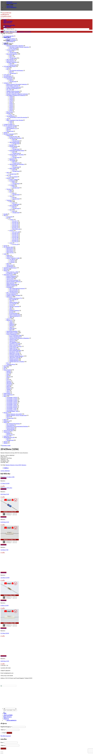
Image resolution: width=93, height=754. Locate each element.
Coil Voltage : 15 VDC (11, 400)
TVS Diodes (12, 160)
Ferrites (5, 245)
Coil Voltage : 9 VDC (11, 409)
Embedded (9, 287)
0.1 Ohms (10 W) (5, 633)
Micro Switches (10, 425)
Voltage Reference (14, 360)
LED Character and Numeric (16, 70)
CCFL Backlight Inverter (9, 66)
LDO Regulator (13, 342)
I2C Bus (11, 305)
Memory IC (9, 320)
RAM (10, 329)
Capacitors (6, 44)
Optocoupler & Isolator (12, 332)
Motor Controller (13, 345)
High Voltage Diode (14, 142)
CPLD (10, 321)
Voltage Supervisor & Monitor (16, 361)
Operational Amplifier (11, 331)
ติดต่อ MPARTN (7, 22)
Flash (10, 327)
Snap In (11, 56)
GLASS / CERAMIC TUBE (12, 258)
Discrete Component (8, 134)
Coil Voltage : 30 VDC (11, 405)
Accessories (9, 216)
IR (6, 378)
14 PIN (11, 99)
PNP (10, 209)
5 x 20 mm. (12, 260)
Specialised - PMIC (14, 352)
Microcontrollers (13, 289)
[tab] (46, 468)
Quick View (3, 478)
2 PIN (10, 102)
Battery (5, 37)
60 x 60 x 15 (15, 225)
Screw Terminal (13, 48)
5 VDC (11, 243)
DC (7, 218)
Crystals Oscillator (8, 124)
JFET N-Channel (13, 176)
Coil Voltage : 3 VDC (11, 404)
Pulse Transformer (8, 394)
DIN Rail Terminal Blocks (12, 88)
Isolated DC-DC (10, 127)
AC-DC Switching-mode (15, 335)
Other (4, 367)
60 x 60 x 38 (15, 237)
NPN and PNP (13, 205)
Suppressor (12, 158)
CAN (10, 300)
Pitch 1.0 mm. (9, 251)
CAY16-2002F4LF (5, 470)
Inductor (5, 270)
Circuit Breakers (7, 76)
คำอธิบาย (5, 468)
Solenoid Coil (6, 421)
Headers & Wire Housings (12, 91)
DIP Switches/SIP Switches (13, 423)
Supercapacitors (10, 60)
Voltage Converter (14, 358)
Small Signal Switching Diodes (16, 150)
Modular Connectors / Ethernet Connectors (17, 94)
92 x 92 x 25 (15, 241)
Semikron (8, 387)
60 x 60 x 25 (15, 226)
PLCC (10, 114)
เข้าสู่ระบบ (9, 732)
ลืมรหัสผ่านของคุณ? (6, 736)
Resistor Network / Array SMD (23, 31)
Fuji (7, 375)
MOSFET (8, 178)
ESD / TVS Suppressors (12, 292)
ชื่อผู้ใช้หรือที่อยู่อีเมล (6, 726)
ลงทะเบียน (3, 748)
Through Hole (12, 52)
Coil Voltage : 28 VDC (11, 403)
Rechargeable (9, 41)
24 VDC (11, 230)
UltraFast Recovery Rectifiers (16, 164)
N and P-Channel (13, 179)
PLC (4, 368)
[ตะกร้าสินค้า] (7, 26)
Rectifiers (11, 145)
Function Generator (11, 294)
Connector (6, 83)
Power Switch (12, 347)
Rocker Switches (10, 427)
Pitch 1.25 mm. (10, 252)
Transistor (9, 200)
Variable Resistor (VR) (9, 437)
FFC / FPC (9, 89)
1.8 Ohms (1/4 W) (5, 577)
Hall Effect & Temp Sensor (10, 267)
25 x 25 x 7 (15, 220)
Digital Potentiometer (11, 284)
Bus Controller (13, 299)
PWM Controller (13, 349)
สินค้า (4, 20)
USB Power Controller (14, 357)
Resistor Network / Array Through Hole (16, 415)
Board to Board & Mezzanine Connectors (16, 84)
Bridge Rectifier (13, 136)
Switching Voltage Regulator (16, 356)
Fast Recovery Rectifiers (15, 138)
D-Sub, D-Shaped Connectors (13, 87)
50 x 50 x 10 (15, 223)
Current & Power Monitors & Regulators (19, 338)
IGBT (7, 172)
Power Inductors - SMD (12, 272)
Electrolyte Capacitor (11, 54)
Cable (4, 42)
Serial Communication (14, 314)
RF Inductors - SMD (11, 273)
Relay (4, 396)
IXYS (7, 379)
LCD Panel (6, 365)
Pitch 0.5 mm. (9, 248)
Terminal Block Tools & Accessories (18, 117)
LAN (10, 307)
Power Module (7, 369)
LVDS (10, 309)
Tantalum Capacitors (11, 62)
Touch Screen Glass (8, 430)
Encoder (5, 214)
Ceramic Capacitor (11, 49)
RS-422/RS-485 (13, 313)
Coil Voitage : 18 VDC (11, 397)
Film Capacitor (10, 59)
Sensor (5, 419)
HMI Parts (6, 269)
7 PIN (10, 123)
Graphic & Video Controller (13, 295)
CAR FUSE (9, 256)
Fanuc (7, 374)
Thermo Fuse (9, 265)
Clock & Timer (10, 278)
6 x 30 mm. (12, 262)
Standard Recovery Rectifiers (16, 154)
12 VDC (11, 219)
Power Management (11, 334)
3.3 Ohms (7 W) (4, 549)
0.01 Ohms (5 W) (5, 494)
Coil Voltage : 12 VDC (11, 398)
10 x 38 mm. (12, 259)
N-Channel (12, 180)
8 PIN (10, 110)
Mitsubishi (9, 383)
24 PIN (11, 105)
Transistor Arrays (10, 364)
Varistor (5, 441)
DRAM (11, 323)
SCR (10, 191)
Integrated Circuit (7, 274)
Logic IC (8, 318)
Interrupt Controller (14, 306)
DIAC (10, 190)
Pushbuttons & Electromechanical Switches (17, 426)
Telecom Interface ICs (14, 316)
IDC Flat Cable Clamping (12, 92)
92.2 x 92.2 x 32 (16, 229)
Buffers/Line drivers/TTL (15, 298)
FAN (4, 215)
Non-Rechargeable (11, 40)
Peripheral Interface (14, 310)
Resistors (12, 31)
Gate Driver (12, 340)
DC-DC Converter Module (10, 125)
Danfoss (8, 371)
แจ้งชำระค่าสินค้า (8, 21)
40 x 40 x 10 (15, 222)
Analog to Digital (10, 277)
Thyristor (8, 189)
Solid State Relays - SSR (12, 411)
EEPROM (11, 324)
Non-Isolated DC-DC (11, 128)
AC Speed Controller (8, 36)
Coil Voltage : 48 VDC (11, 407)
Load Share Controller (14, 343)
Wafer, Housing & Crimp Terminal (14, 120)
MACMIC (8, 382)
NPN (10, 201)
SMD (10, 51)
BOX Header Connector (12, 85)
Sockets (8, 113)
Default (5, 132)
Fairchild (8, 372)
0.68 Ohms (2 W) (5, 661)
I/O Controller (12, 303)
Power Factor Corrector (15, 346)
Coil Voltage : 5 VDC (11, 408)
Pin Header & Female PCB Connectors (15, 95)
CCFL (7, 67)
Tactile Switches (10, 429)
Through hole (12, 73)
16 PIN (11, 100)
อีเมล (2, 742)
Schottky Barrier (13, 146)
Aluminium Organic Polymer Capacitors (19, 47)
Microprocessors (13, 291)
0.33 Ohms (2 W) (5, 522)
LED (7, 69)
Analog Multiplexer (11, 276)
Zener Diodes (12, 168)
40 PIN (11, 107)
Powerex (8, 385)
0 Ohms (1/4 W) (5, 605)
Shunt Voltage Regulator (15, 350)
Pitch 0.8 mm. (9, 249)
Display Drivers (13, 339)
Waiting (5, 443)
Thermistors (9, 78)
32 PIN (11, 106)
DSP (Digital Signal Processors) (17, 288)
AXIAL (8, 255)
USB (7, 118)
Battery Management (14, 336)
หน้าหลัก (3, 31)
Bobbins (8, 433)
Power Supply (6, 393)
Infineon (8, 376)
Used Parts (6, 436)
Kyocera (8, 381)
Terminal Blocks (10, 116)
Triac (10, 196)
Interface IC (9, 296)
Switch (5, 422)
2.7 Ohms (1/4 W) (5, 483)
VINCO (8, 392)
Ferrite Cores (9, 434)
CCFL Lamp (6, 74)
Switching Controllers (14, 354)
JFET (7, 175)
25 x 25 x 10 (15, 244)
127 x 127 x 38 (15, 232)
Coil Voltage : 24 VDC (11, 401)
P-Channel (11, 185)
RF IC (7, 363)
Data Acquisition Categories (13, 281)
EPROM (11, 325)
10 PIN (11, 96)
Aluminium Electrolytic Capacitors (14, 45)
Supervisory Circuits (14, 353)
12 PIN (11, 98)
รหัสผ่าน (3, 729)
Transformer (6, 432)
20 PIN (11, 103)
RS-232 (11, 312)
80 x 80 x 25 (15, 227)
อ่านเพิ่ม (3, 486)
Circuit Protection (7, 77)
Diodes (8, 135)
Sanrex (8, 386)
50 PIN (11, 109)
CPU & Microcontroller (12, 280)
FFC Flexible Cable (8, 247)
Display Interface (13, 302)
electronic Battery (10, 38)
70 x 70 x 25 (15, 238)
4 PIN (10, 121)
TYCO (8, 390)
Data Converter (10, 283)
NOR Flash (12, 328)
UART (10, 317)
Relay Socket (9, 111)
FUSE (4, 254)
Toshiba (8, 389)
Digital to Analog (10, 285)
